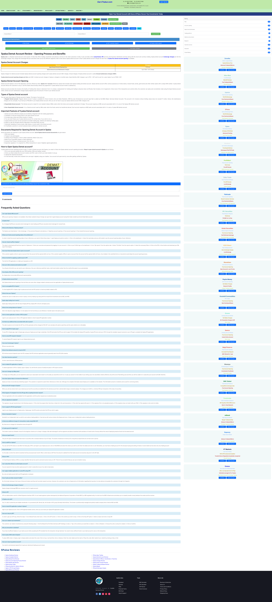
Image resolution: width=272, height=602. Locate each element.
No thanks (136, 25)
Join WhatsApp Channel (136, 21)
